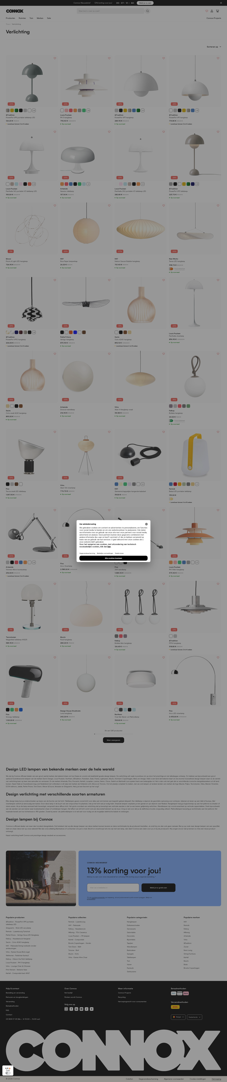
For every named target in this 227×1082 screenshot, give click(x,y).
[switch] (8, 1073)
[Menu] (12, 1066)
